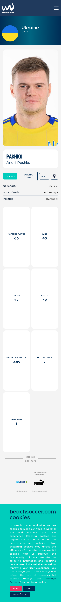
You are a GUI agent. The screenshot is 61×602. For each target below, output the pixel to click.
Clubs (44, 176)
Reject (29, 588)
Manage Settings (20, 594)
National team (28, 176)
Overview (10, 176)
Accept (16, 588)
